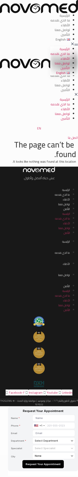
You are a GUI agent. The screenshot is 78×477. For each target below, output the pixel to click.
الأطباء (65, 25)
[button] (39, 44)
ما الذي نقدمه (60, 20)
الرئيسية (65, 15)
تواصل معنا (62, 30)
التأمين (65, 35)
